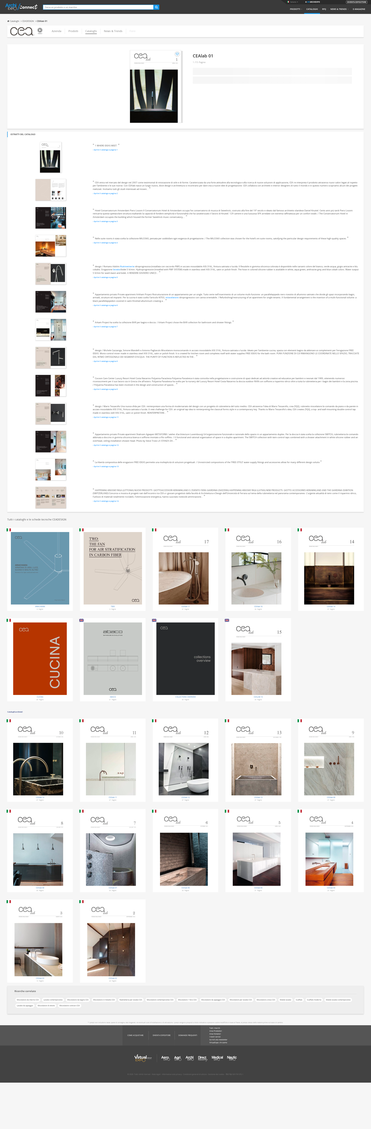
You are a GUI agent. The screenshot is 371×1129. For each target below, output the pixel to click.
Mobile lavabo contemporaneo (338, 1000)
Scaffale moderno (314, 1000)
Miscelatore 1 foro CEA (187, 1000)
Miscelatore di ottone (46, 1005)
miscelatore (172, 297)
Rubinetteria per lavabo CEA (131, 1000)
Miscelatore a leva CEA (266, 1000)
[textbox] (98, 7)
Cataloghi (312, 9)
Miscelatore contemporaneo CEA (160, 1000)
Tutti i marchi (214, 1028)
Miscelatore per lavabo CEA (241, 1000)
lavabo (116, 269)
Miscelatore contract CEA (69, 1005)
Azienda (56, 31)
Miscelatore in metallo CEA (104, 1000)
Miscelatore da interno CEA (28, 1000)
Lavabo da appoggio (25, 1005)
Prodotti (295, 9)
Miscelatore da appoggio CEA (213, 1000)
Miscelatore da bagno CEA (78, 1000)
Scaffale (299, 1000)
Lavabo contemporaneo (53, 1000)
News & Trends (338, 9)
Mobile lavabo (285, 1000)
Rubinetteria (127, 266)
